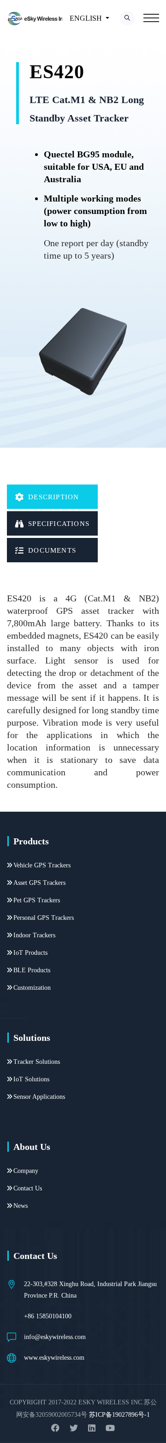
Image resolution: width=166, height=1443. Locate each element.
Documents (52, 550)
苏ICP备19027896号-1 (119, 1414)
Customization (32, 987)
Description (53, 497)
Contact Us (27, 1188)
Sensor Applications (39, 1096)
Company (25, 1170)
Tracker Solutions (36, 1061)
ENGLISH (86, 18)
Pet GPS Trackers (36, 900)
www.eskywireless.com (54, 1357)
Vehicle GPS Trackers (42, 865)
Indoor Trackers (34, 935)
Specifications (58, 523)
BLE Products (31, 970)
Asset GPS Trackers (39, 882)
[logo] (38, 18)
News (20, 1205)
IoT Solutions (31, 1079)
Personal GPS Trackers (43, 917)
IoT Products (30, 952)
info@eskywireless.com (55, 1336)
